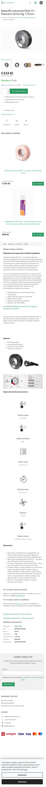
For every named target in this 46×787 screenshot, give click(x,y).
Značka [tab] (25, 244)
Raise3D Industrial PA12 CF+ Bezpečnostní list (18, 618)
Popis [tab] (5, 244)
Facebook (7, 723)
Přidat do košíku (20, 91)
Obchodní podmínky (7, 703)
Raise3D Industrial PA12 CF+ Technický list (17, 614)
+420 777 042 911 (10, 720)
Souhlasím (22, 782)
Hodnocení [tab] (11, 244)
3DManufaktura (9, 726)
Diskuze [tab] (19, 244)
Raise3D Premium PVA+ (11, 308)
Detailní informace (7, 114)
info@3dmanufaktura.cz (12, 716)
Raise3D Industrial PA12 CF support (25, 306)
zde (25, 769)
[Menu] (41, 3)
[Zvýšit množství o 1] (9, 90)
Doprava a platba (7, 700)
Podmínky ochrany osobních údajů (12, 706)
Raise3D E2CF (20, 596)
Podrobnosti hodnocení (28, 17)
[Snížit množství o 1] (9, 92)
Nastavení (22, 775)
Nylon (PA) (18, 626)
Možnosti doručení (29, 85)
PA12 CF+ (18, 604)
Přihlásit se (8, 684)
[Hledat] (30, 3)
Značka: (8, 19)
